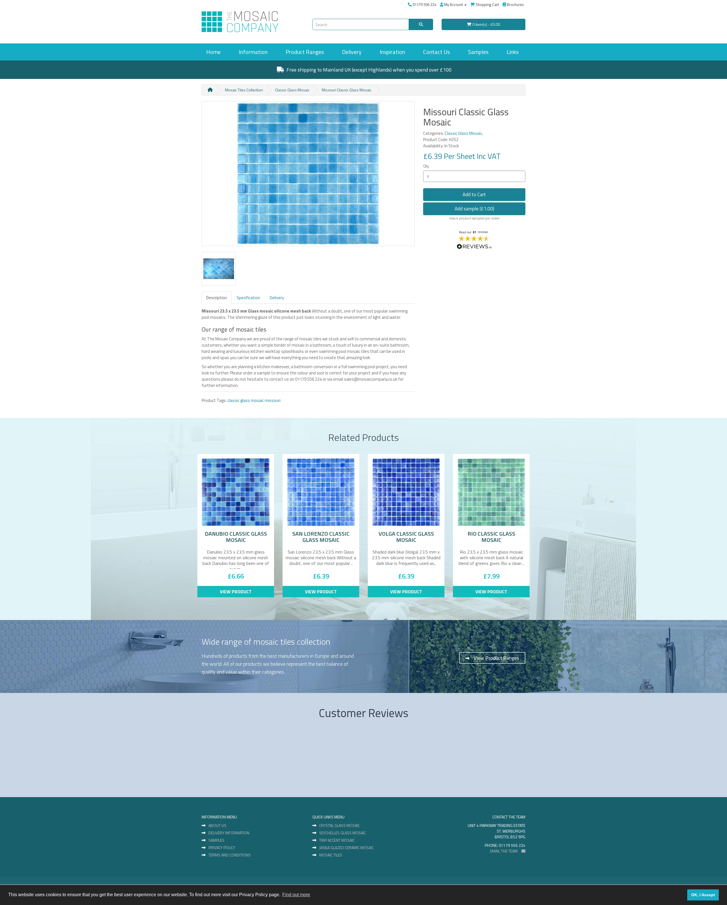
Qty (426, 166)
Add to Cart (474, 194)
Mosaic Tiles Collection (244, 90)
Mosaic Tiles (330, 855)
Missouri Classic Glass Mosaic (346, 90)
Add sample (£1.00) (474, 208)
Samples (478, 51)
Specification (248, 297)
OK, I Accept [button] (703, 895)
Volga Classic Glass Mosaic (406, 536)
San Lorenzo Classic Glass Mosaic (321, 536)
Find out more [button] (296, 894)
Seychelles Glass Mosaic (342, 833)
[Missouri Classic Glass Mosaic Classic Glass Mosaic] (308, 173)
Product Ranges (305, 51)
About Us (217, 825)
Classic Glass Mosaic (292, 90)
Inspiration (392, 51)
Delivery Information (228, 833)
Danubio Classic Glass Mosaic (236, 536)
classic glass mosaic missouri (254, 400)
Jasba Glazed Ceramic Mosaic (346, 847)
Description (216, 297)
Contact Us (436, 51)
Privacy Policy (221, 847)
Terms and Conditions (229, 855)
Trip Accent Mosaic (337, 840)
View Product (236, 591)
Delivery (352, 51)
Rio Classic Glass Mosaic (491, 536)
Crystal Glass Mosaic (339, 825)
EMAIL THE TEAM (504, 851)
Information (253, 51)
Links (513, 51)
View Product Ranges (496, 658)
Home (213, 51)
